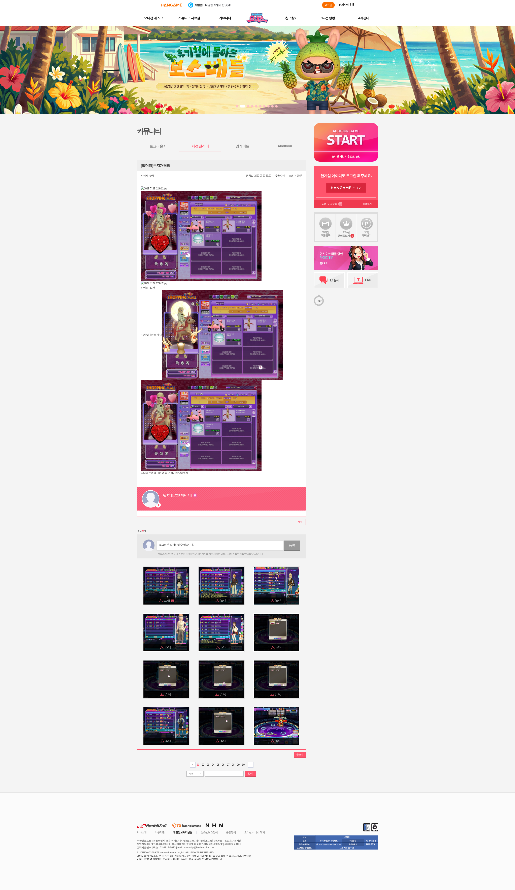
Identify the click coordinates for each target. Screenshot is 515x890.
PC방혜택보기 (366, 234)
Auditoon (285, 146)
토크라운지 (158, 146)
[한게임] (171, 5)
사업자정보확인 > (233, 844)
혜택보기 (367, 204)
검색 (250, 773)
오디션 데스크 (153, 18)
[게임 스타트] (346, 137)
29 (238, 764)
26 (223, 764)
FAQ (362, 280)
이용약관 (160, 832)
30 (243, 764)
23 (208, 764)
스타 (223, 647)
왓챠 (151, 175)
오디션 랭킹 (327, 18)
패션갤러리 (200, 146)
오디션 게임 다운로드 (346, 156)
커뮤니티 (225, 18)
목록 (300, 521)
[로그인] (328, 5)
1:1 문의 (329, 280)
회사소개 (141, 832)
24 (213, 764)
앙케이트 (242, 146)
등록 (291, 545)
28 (233, 764)
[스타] (169, 600)
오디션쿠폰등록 (325, 234)
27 (228, 764)
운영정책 (231, 832)
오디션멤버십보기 (344, 234)
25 (218, 764)
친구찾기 (291, 18)
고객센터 (363, 18)
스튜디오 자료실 (189, 18)
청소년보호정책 (209, 832)
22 (203, 764)
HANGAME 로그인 (346, 188)
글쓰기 (299, 754)
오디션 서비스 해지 (254, 832)
